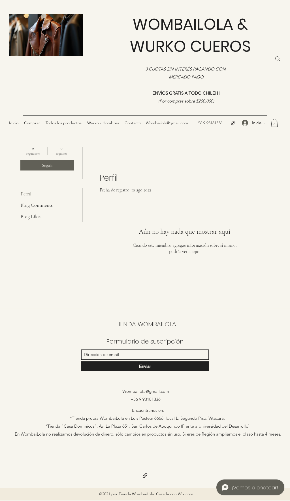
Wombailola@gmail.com (145, 391)
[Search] (278, 59)
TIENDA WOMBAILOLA (146, 324)
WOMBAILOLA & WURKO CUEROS (190, 35)
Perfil (26, 194)
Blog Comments (37, 205)
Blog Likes (31, 216)
